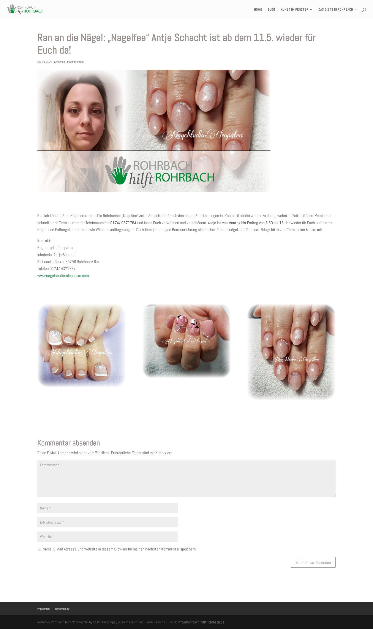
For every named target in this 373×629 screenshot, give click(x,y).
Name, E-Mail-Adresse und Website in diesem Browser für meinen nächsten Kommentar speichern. (120, 549)
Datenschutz (62, 609)
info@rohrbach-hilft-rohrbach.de (201, 622)
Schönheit (59, 62)
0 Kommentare (75, 62)
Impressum (43, 609)
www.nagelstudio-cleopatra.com (63, 275)
